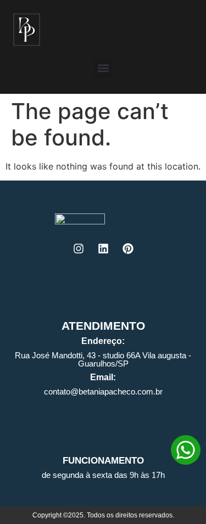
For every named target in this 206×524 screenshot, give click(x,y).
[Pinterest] (128, 249)
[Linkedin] (103, 249)
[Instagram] (79, 249)
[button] (103, 68)
